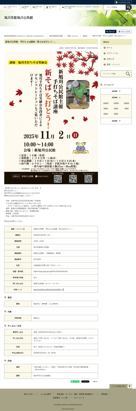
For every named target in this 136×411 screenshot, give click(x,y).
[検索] (129, 7)
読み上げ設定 (125, 31)
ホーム (109, 48)
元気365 (71, 409)
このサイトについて (12, 7)
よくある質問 (45, 394)
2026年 (114, 91)
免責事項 (56, 398)
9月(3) (106, 108)
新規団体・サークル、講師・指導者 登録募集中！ (76, 394)
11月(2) (116, 103)
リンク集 (64, 398)
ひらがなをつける (124, 2)
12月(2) (105, 103)
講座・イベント (73, 36)
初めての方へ (29, 394)
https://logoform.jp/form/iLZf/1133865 (47, 290)
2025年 (114, 97)
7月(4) (126, 108)
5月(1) (116, 114)
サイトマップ (79, 398)
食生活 (85, 36)
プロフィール (112, 53)
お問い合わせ (38, 7)
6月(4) (106, 114)
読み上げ (112, 31)
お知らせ (110, 59)
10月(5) (126, 103)
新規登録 (27, 7)
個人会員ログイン (53, 7)
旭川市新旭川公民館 (56, 36)
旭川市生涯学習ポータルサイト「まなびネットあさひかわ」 (24, 36)
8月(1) (116, 108)
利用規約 (104, 394)
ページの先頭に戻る (118, 386)
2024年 (114, 121)
